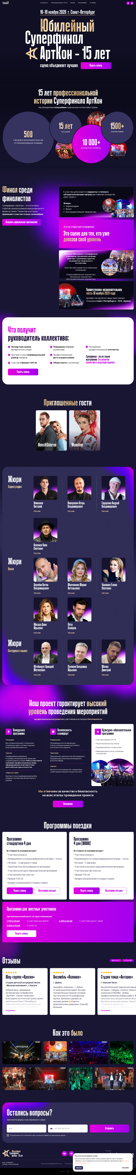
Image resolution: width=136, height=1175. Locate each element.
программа (82, 3)
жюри (72, 3)
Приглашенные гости (59, 3)
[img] (132, 3)
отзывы (93, 3)
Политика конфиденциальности (51, 1163)
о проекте (44, 3)
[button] (21, 222)
